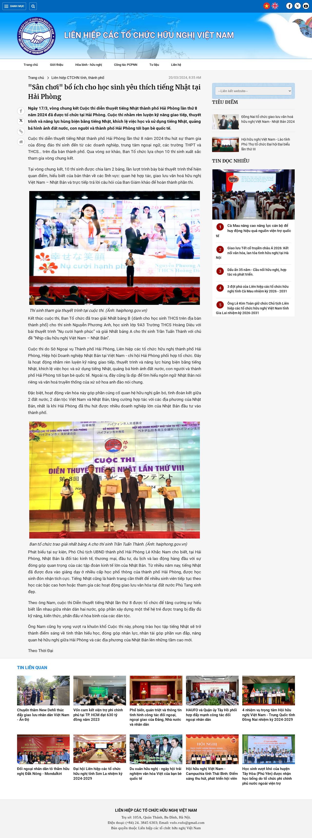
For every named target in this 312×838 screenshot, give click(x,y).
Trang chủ (31, 65)
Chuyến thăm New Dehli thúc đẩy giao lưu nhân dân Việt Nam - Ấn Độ (43, 715)
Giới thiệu (56, 65)
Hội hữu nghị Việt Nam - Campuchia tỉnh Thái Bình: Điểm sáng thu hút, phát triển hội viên (212, 774)
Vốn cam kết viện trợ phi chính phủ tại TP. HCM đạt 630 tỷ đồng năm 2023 (98, 715)
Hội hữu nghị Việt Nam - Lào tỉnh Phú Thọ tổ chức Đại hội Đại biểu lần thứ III (265, 144)
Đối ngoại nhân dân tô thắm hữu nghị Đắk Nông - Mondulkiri (43, 771)
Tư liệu (156, 65)
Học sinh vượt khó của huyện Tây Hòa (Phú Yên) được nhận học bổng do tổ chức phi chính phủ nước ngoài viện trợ (267, 776)
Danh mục (17, 6)
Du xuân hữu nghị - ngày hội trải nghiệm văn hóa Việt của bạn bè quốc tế (156, 774)
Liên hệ (176, 65)
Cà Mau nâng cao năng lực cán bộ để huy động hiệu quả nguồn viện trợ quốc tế (253, 230)
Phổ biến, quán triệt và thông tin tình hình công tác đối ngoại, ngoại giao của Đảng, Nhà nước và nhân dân (156, 717)
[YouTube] (305, 5)
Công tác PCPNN (125, 65)
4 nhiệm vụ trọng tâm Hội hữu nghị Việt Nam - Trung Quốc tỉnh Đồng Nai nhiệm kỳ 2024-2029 (268, 715)
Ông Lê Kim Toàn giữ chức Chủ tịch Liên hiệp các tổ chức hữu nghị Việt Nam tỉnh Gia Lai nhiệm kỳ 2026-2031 (252, 308)
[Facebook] (289, 5)
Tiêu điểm (225, 102)
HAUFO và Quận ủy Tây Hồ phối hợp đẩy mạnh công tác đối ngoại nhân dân (211, 715)
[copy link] (21, 131)
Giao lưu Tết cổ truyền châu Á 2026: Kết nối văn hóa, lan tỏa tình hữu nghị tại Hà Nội (252, 253)
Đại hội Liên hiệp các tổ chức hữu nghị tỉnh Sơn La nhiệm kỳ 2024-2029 (97, 774)
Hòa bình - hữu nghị (88, 65)
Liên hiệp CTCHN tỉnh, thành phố (77, 78)
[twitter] (297, 5)
